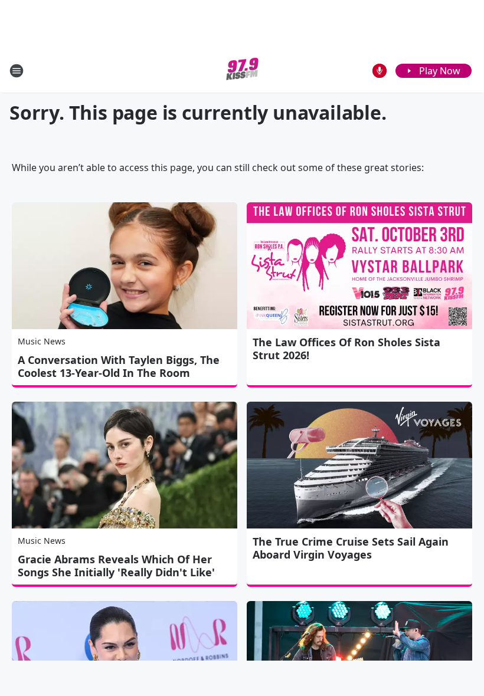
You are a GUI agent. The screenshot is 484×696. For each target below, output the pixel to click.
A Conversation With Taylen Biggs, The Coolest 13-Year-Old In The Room (119, 366)
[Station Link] (242, 70)
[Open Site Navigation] (16, 71)
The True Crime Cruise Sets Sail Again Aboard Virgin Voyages (351, 548)
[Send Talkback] (379, 71)
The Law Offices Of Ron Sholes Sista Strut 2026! (346, 349)
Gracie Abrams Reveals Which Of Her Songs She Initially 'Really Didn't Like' (116, 566)
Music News (42, 341)
